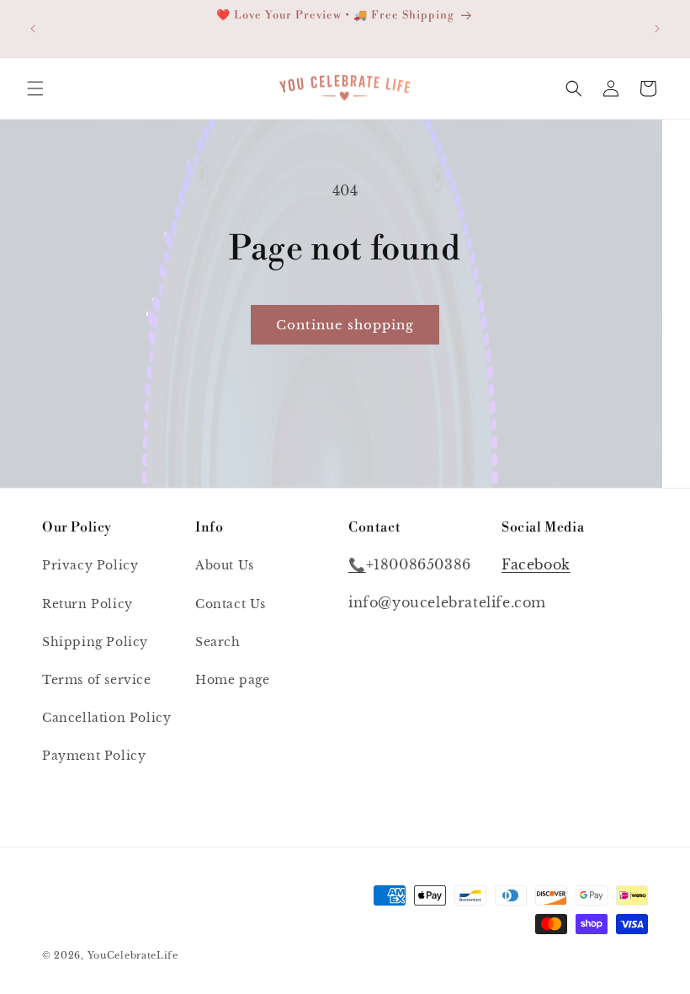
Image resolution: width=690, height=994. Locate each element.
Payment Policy (94, 755)
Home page (232, 679)
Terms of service (96, 679)
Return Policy (87, 604)
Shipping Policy (95, 641)
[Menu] (35, 88)
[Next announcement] (657, 28)
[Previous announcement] (32, 28)
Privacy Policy (90, 565)
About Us (224, 565)
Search (218, 641)
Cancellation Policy (106, 717)
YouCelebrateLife (133, 955)
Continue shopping (345, 325)
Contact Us (230, 604)
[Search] (573, 88)
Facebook (536, 564)
